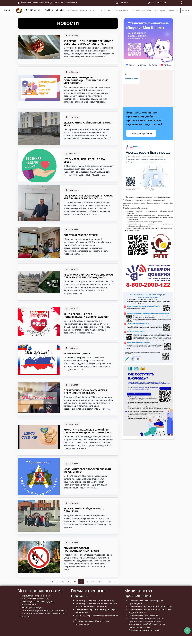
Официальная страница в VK (36, 595)
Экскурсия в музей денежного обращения (84, 510)
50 (69, 581)
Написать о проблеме (141, 133)
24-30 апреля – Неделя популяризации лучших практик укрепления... (86, 80)
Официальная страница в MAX (144, 630)
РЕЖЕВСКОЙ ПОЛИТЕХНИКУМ (43, 10)
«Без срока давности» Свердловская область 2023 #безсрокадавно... (89, 276)
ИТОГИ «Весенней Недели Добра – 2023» (85, 160)
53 (86, 581)
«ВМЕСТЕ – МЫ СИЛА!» (77, 353)
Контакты (123, 2)
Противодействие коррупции (148, 10)
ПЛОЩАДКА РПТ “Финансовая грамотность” (43, 613)
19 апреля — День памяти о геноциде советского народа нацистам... (88, 42)
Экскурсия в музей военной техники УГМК (88, 124)
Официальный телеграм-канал (144, 615)
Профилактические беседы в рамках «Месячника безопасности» (88, 197)
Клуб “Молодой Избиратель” (35, 598)
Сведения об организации (81, 10)
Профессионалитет (117, 10)
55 (99, 581)
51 (75, 581)
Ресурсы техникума (64, 2)
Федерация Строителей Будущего (38, 601)
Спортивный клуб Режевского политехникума (44, 610)
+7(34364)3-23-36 (158, 2)
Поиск (185, 10)
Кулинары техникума (32, 607)
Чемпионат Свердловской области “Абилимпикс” (87, 470)
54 (93, 581)
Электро (26, 616)
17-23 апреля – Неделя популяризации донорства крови (86, 315)
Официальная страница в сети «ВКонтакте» (150, 606)
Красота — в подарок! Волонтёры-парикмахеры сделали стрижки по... (88, 431)
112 (110, 581)
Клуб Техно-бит (29, 604)
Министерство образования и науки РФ (94, 600)
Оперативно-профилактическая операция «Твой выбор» (85, 391)
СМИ (102, 10)
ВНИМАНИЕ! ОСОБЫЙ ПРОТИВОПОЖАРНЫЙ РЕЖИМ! (82, 549)
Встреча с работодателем (81, 235)
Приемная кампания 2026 (35, 2)
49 (63, 581)
